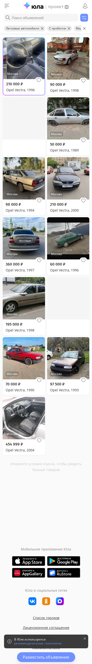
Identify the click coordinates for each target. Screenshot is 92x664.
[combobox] (41, 18)
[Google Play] (63, 561)
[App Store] (28, 561)
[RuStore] (63, 573)
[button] (39, 80)
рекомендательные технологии (38, 643)
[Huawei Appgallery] (28, 573)
